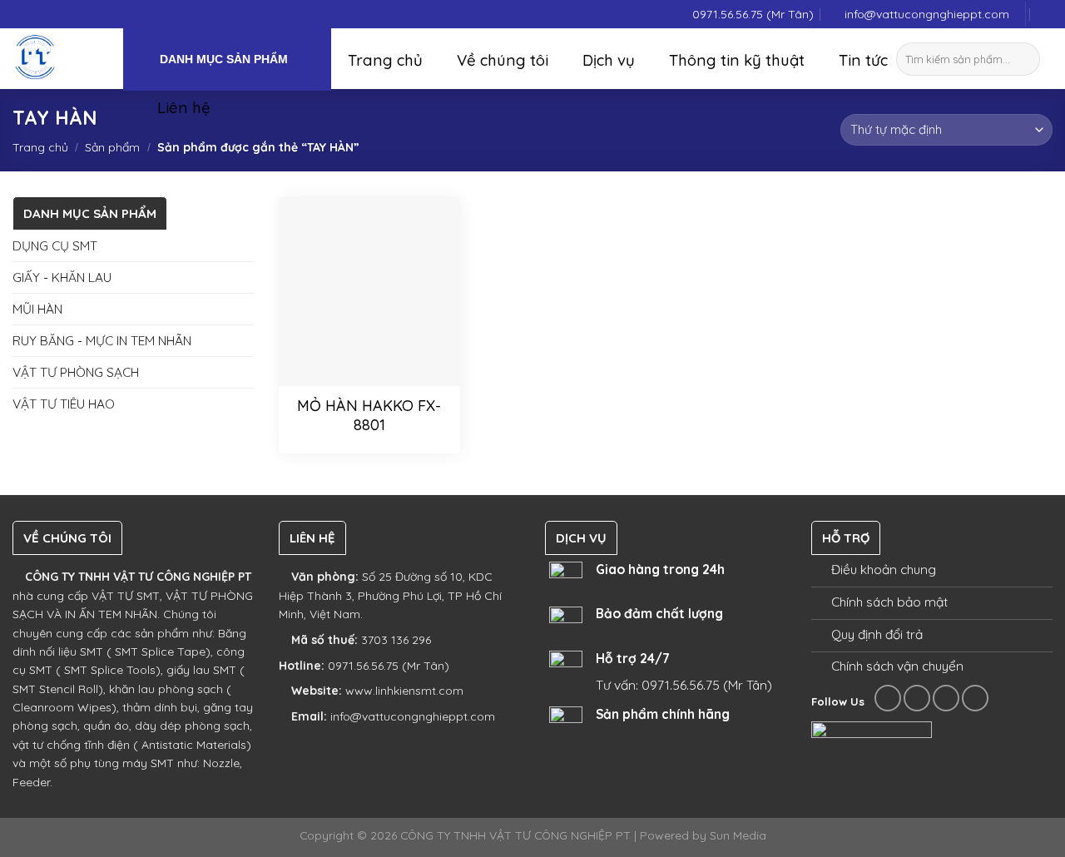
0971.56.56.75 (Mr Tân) (753, 14)
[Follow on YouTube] (975, 698)
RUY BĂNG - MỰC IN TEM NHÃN (101, 340)
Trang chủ (385, 60)
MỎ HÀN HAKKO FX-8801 (369, 415)
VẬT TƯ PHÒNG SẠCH (75, 372)
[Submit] (1030, 59)
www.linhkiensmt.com (404, 690)
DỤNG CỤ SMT (54, 245)
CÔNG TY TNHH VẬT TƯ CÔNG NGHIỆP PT (136, 576)
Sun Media (738, 835)
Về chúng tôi (502, 60)
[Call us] (946, 698)
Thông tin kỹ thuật (737, 60)
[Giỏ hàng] (1047, 14)
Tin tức (863, 60)
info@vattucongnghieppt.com (927, 14)
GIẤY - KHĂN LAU (61, 277)
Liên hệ (184, 107)
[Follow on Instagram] (917, 698)
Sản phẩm (112, 147)
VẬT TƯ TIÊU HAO (63, 403)
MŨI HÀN (37, 308)
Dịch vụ (608, 60)
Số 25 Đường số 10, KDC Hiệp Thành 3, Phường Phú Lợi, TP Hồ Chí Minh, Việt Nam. (390, 595)
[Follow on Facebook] (887, 698)
